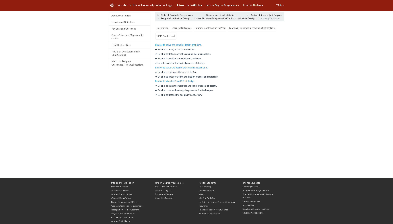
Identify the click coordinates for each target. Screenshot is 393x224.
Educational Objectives (123, 22)
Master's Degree (163, 190)
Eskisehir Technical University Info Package (144, 5)
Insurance (203, 205)
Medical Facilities (207, 198)
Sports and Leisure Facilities (256, 209)
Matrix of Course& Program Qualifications (125, 53)
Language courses (251, 201)
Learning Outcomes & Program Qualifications (252, 27)
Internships (248, 205)
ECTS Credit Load (166, 36)
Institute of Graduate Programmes (175, 15)
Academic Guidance (120, 221)
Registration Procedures (123, 213)
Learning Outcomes (182, 27)
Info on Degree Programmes (222, 5)
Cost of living (205, 186)
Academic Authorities (121, 194)
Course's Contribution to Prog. (210, 27)
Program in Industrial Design (175, 18)
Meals (201, 194)
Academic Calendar (120, 190)
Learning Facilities (251, 186)
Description (162, 27)
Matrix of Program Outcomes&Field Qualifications (127, 63)
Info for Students (253, 5)
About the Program (121, 15)
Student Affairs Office (209, 213)
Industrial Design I (247, 18)
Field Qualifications (121, 45)
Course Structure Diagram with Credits (127, 37)
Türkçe (280, 5)
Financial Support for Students (213, 209)
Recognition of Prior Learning (125, 209)
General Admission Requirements (127, 205)
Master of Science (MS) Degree (266, 15)
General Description (121, 198)
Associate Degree (163, 198)
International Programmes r (256, 190)
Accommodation (206, 190)
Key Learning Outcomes (123, 28)
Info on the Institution (189, 5)
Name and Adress (119, 186)
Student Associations (253, 212)
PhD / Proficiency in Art (166, 186)
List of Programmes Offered (124, 202)
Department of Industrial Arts (221, 15)
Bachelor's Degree (164, 194)
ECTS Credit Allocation (122, 217)
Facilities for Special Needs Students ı (217, 202)
